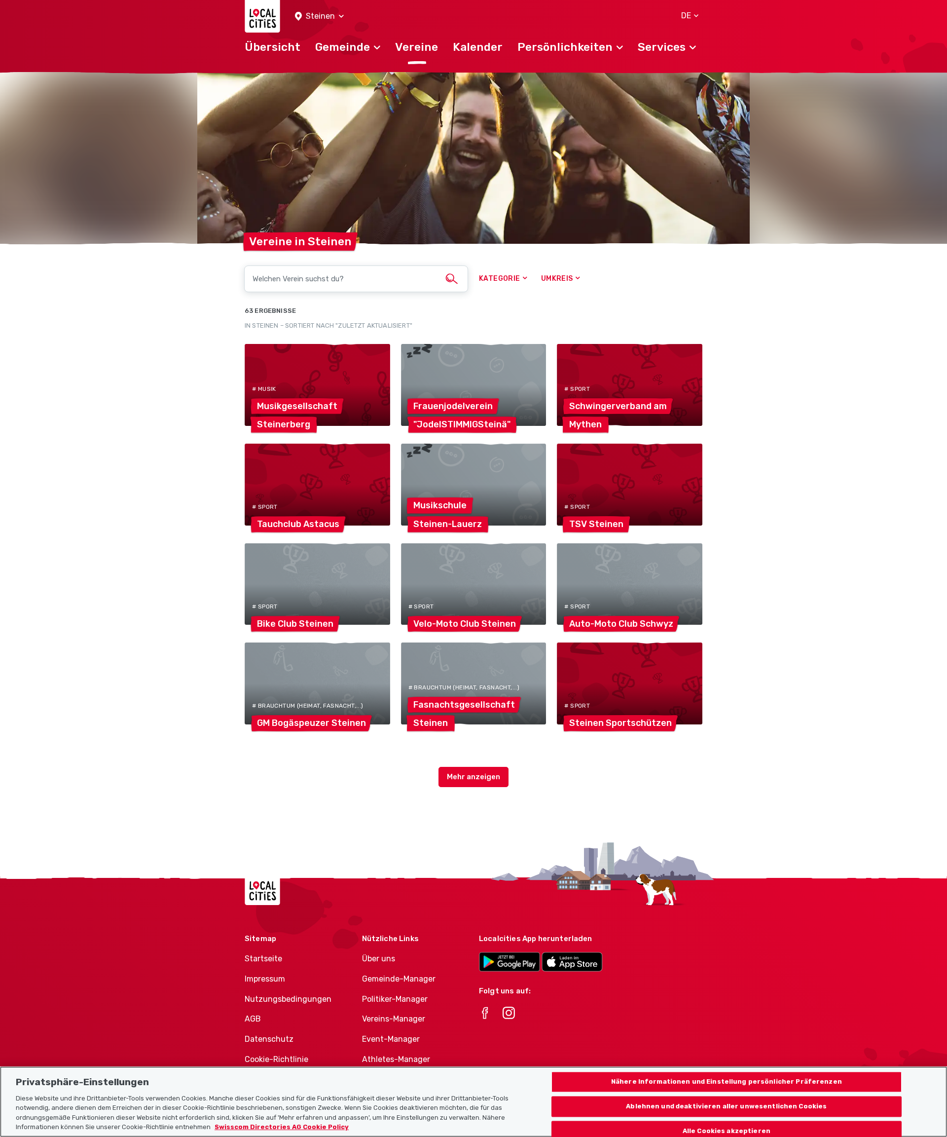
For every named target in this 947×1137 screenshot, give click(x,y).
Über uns (378, 958)
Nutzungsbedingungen (288, 999)
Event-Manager (391, 1039)
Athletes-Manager (396, 1059)
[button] (319, 16)
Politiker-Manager (395, 999)
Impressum (265, 979)
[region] (473, 1101)
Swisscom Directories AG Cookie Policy (282, 1127)
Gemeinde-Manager (399, 979)
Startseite (263, 958)
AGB (253, 1018)
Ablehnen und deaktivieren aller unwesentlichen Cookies (726, 1106)
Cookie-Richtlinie (276, 1059)
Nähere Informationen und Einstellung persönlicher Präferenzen (726, 1082)
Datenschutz (269, 1039)
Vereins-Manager (393, 1018)
